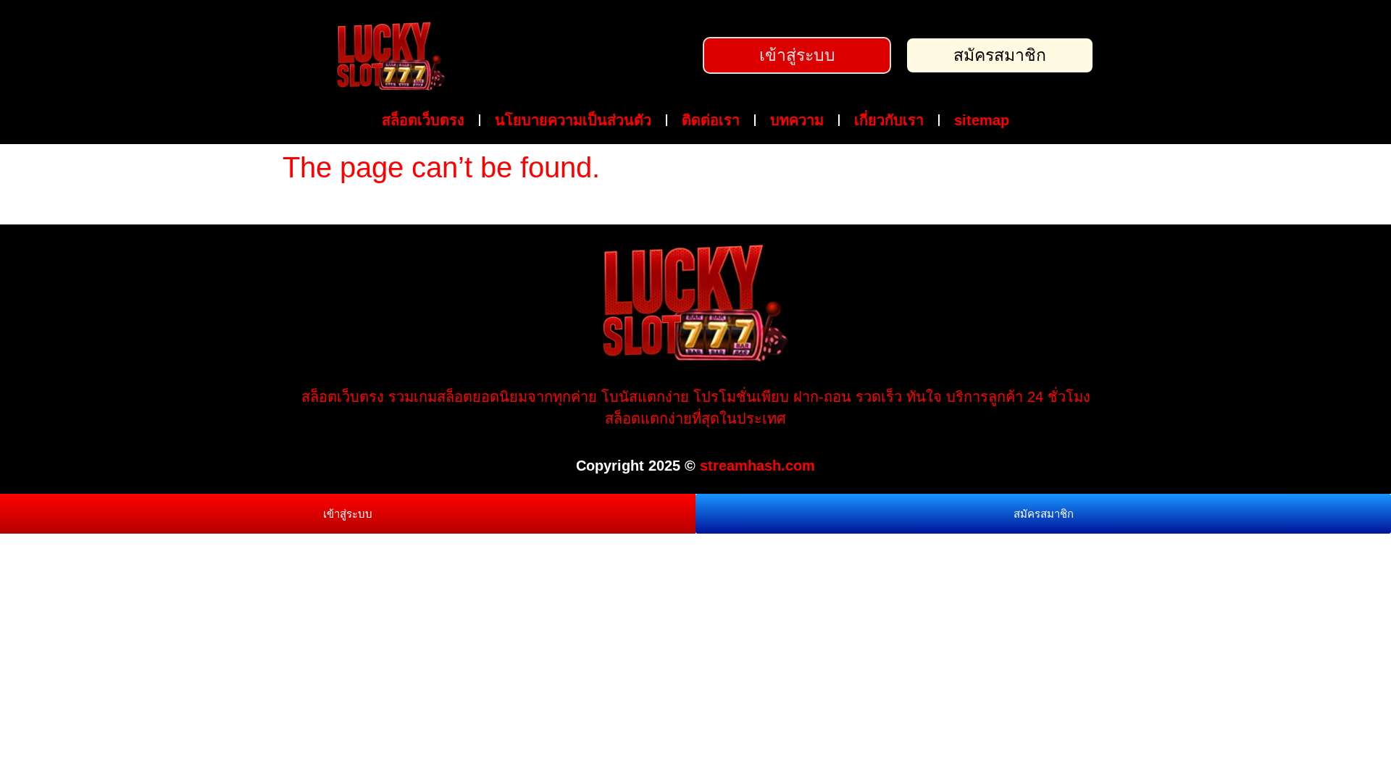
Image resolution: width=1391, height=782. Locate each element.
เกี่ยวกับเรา (889, 120)
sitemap (981, 120)
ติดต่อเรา (711, 120)
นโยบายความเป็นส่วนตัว (573, 120)
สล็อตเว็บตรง (423, 120)
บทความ (797, 120)
